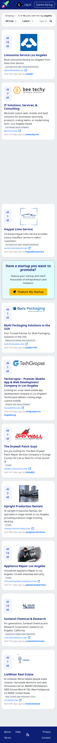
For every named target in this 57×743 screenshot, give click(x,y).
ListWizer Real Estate (18, 674)
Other (8, 465)
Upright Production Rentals (23, 506)
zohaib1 (29, 73)
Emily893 (29, 472)
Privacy (47, 731)
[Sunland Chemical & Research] (28, 605)
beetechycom (32, 134)
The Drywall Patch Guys (20, 446)
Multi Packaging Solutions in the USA (27, 327)
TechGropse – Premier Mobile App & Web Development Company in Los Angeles (24, 382)
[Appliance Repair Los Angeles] (28, 552)
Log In (27, 4)
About (7, 731)
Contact (46, 737)
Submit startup (44, 4)
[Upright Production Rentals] (28, 493)
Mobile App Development (17, 404)
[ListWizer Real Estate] (28, 661)
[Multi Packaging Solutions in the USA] (28, 309)
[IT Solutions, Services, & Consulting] (28, 89)
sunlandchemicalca (35, 641)
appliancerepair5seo (35, 584)
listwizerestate (32, 703)
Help (18, 731)
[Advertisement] (28, 171)
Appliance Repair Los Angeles (24, 566)
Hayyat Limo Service (18, 229)
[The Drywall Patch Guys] (28, 433)
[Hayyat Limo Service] (28, 216)
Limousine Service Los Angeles (25, 55)
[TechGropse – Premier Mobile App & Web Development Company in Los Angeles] (28, 362)
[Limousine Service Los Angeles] (28, 41)
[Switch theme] (19, 4)
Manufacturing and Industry (20, 340)
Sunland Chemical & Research (25, 619)
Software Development (17, 127)
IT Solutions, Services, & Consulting (20, 107)
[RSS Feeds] (27, 735)
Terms (7, 737)
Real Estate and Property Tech (20, 697)
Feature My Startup (30, 292)
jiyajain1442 (31, 347)
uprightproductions (35, 532)
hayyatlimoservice (34, 251)
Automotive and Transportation (21, 67)
